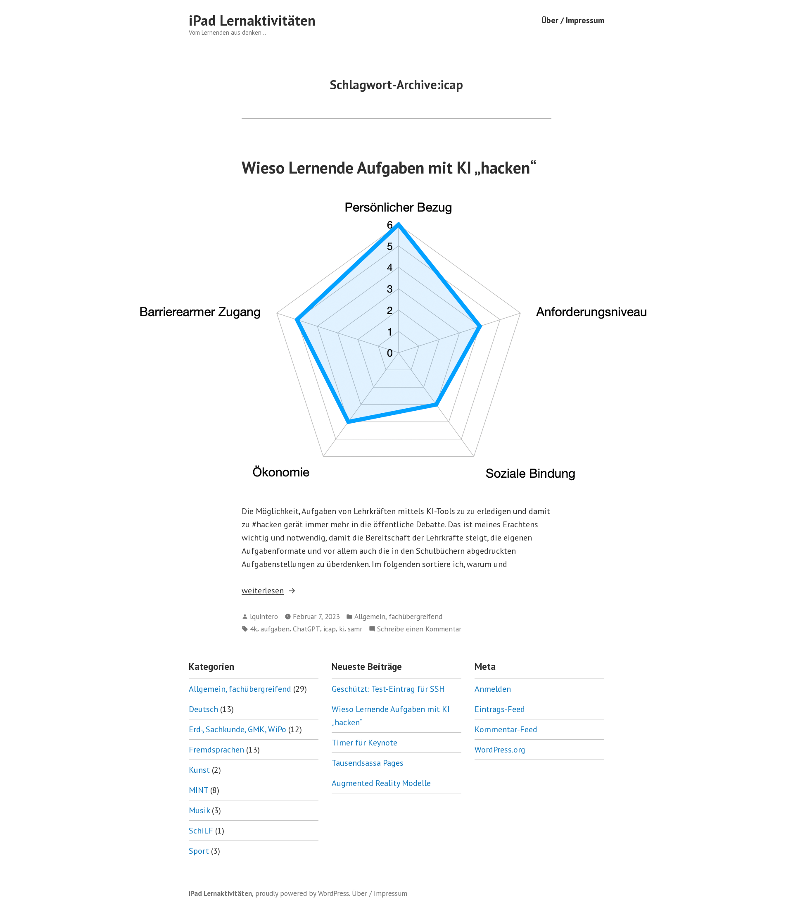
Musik (199, 810)
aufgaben (275, 628)
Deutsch (203, 709)
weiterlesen (263, 591)
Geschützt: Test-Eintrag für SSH (388, 688)
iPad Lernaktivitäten (252, 20)
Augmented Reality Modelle (381, 783)
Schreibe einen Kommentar (419, 629)
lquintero (264, 616)
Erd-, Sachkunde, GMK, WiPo (237, 729)
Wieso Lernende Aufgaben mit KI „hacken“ (389, 167)
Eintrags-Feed (500, 709)
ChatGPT (306, 628)
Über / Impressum (572, 20)
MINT (198, 790)
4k (253, 628)
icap (329, 628)
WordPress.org (500, 749)
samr (355, 628)
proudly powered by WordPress (302, 893)
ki (341, 628)
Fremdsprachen (216, 749)
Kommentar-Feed (506, 729)
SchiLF (201, 830)
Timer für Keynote (364, 742)
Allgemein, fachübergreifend (398, 616)
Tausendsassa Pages (368, 762)
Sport (199, 850)
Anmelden (493, 688)
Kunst (199, 769)
